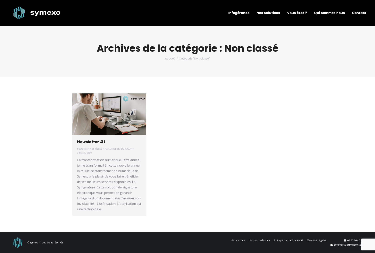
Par (118, 148)
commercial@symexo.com (348, 244)
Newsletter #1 (91, 142)
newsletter (83, 148)
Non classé (96, 148)
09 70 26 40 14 (355, 240)
